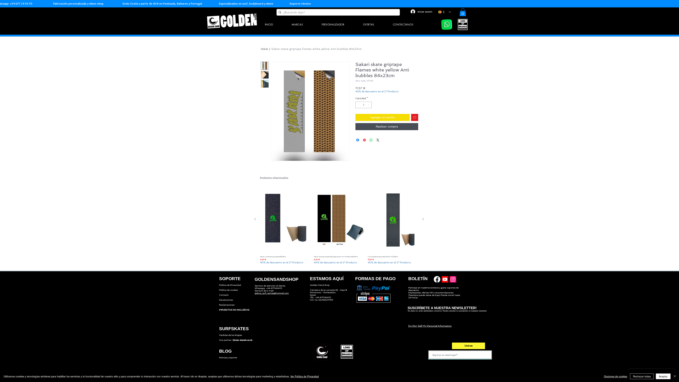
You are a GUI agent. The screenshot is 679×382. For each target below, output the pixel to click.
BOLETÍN (418, 278)
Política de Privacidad (230, 285)
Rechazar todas (642, 376)
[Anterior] (255, 219)
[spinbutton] (363, 105)
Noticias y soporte (228, 357)
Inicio (264, 49)
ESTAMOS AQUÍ (327, 278)
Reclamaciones (226, 305)
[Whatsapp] (446, 24)
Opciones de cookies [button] (615, 376)
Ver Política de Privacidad (304, 376)
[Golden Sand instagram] (453, 279)
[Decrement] (358, 105)
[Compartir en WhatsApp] (371, 140)
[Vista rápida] (285, 219)
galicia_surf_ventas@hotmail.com (272, 293)
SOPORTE (230, 278)
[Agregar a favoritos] (414, 117)
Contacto (224, 295)
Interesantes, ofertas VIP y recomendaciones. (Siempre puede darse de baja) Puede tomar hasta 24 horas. (434, 295)
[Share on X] (378, 140)
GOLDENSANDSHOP (276, 279)
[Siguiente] (423, 219)
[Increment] (369, 105)
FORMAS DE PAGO (375, 278)
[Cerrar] (675, 376)
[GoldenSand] (232, 20)
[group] (339, 227)
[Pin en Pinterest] (364, 140)
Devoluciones (226, 300)
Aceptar (663, 376)
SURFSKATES (234, 328)
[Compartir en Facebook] (358, 140)
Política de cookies (228, 290)
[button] (297, 24)
